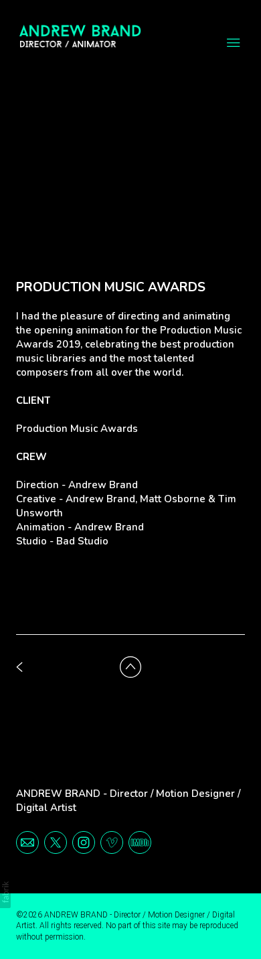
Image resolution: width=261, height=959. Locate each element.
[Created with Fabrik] (5, 892)
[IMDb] (139, 842)
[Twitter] (55, 842)
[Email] (27, 842)
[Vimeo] (111, 842)
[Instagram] (83, 842)
